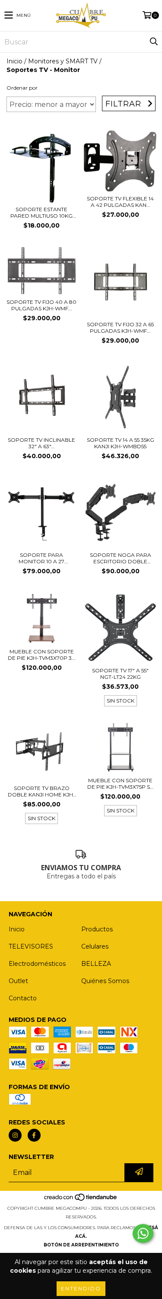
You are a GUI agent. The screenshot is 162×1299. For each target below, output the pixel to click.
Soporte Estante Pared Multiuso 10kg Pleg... (41, 212)
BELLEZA (96, 964)
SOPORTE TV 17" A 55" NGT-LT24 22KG (120, 673)
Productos (97, 929)
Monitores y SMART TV (63, 61)
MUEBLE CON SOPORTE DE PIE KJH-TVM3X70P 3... (42, 654)
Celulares (94, 946)
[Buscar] (153, 42)
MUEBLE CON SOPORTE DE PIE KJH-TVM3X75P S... (120, 783)
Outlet (18, 981)
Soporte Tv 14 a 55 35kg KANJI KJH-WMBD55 (120, 443)
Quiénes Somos (105, 981)
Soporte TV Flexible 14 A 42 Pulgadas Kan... (120, 201)
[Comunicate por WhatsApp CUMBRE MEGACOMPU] (143, 1233)
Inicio (14, 61)
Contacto (23, 998)
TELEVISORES (31, 946)
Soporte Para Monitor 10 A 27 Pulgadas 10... (41, 558)
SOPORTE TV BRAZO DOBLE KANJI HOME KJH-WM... (41, 791)
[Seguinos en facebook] (34, 1135)
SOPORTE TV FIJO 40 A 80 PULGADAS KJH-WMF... (41, 305)
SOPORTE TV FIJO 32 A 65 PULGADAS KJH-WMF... (120, 327)
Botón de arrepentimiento (81, 1245)
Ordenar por (22, 87)
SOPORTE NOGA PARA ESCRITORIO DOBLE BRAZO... (120, 558)
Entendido (81, 1288)
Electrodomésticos (37, 964)
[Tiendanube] (81, 1199)
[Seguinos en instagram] (15, 1135)
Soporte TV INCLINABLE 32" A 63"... (41, 443)
